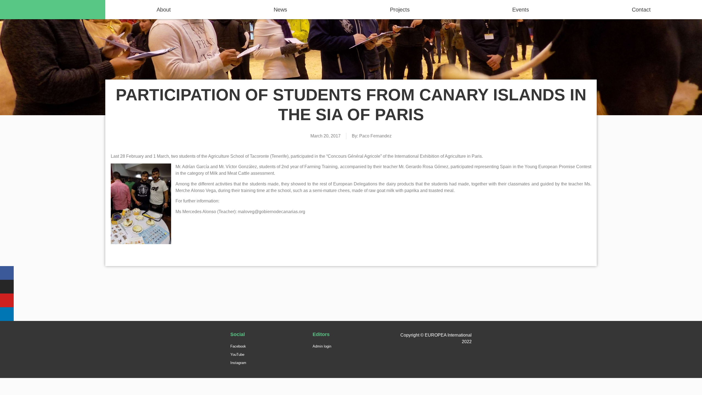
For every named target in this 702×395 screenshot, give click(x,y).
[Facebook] (7, 273)
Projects (400, 10)
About (164, 10)
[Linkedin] (7, 314)
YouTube (237, 354)
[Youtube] (7, 300)
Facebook (238, 346)
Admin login (322, 346)
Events (520, 10)
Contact (641, 10)
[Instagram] (7, 287)
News (280, 10)
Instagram (238, 363)
